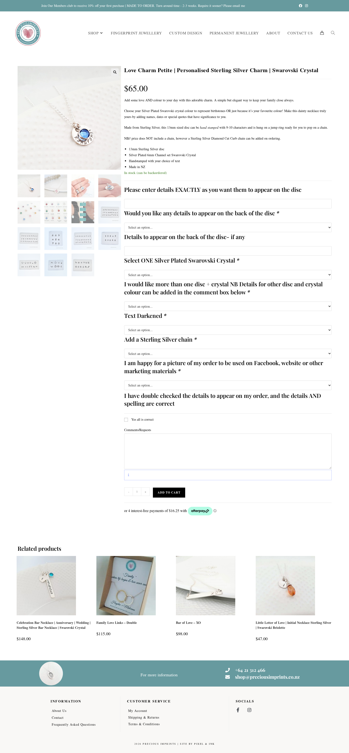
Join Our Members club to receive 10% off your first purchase (82, 5)
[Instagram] (249, 710)
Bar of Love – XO (188, 622)
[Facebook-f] (238, 710)
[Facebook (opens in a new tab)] (300, 5)
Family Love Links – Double (116, 622)
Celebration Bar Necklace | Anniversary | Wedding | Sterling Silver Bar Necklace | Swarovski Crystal (53, 625)
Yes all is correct (142, 419)
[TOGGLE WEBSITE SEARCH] (332, 33)
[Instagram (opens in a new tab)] (306, 5)
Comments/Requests (137, 430)
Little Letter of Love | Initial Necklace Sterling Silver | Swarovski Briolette (293, 625)
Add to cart (169, 492)
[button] (115, 72)
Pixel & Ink (204, 743)
